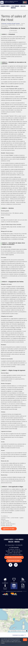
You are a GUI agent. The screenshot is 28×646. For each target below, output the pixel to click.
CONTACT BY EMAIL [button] (9, 528)
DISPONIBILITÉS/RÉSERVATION (14, 557)
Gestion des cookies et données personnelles (9, 644)
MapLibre (23, 630)
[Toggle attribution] (26, 631)
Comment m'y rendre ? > (19, 635)
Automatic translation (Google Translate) (11, 23)
